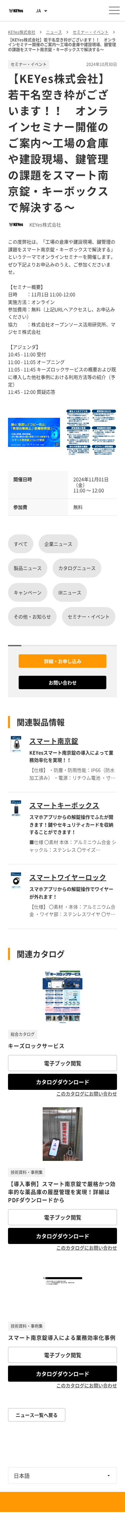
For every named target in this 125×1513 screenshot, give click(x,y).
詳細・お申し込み (62, 661)
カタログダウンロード (62, 1082)
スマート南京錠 (53, 741)
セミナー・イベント (89, 616)
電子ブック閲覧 (62, 1063)
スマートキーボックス (64, 805)
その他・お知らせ (32, 616)
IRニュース (69, 592)
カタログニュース (77, 568)
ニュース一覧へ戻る (37, 1414)
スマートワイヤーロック (67, 877)
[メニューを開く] (114, 10)
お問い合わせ (63, 682)
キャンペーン (28, 592)
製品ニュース (28, 568)
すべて (21, 543)
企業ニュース (58, 543)
